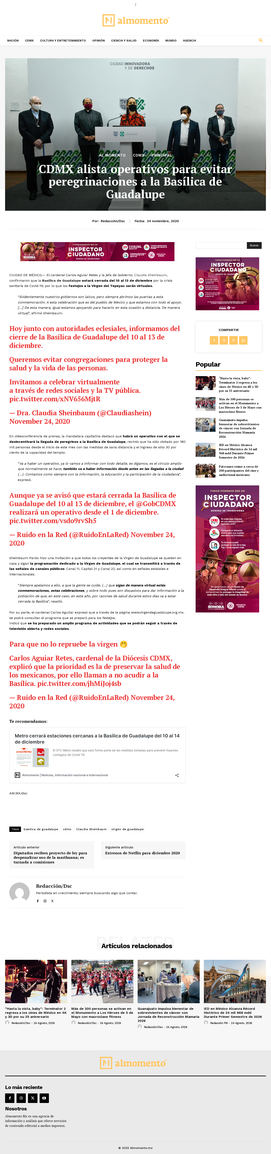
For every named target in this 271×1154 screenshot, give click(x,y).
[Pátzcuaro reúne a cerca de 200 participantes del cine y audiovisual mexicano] (205, 471)
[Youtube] (44, 1098)
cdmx (67, 829)
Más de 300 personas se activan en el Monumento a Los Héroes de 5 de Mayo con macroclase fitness (240, 405)
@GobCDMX (156, 503)
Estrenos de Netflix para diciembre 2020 (142, 853)
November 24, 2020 (39, 421)
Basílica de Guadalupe (61, 280)
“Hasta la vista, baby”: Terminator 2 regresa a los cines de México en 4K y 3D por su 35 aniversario (238, 384)
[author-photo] (8, 1022)
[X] (52, 900)
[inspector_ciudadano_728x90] (97, 260)
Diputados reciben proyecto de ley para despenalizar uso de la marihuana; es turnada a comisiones (50, 857)
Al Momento (112, 155)
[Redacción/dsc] (19, 892)
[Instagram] (45, 900)
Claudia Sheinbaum (150, 275)
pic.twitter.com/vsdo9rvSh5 (52, 520)
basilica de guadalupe (41, 829)
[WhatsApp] (243, 340)
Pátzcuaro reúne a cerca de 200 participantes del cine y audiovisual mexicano (239, 470)
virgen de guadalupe (127, 829)
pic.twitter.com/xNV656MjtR (54, 398)
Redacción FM (219, 1023)
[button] (237, 40)
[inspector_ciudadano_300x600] (227, 611)
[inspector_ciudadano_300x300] (227, 309)
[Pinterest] (233, 340)
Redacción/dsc (113, 221)
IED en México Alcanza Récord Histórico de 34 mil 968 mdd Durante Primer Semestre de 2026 (238, 451)
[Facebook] (37, 900)
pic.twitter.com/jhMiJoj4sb (79, 683)
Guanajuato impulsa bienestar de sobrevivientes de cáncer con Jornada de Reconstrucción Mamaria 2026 (239, 428)
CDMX (138, 155)
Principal (162, 155)
